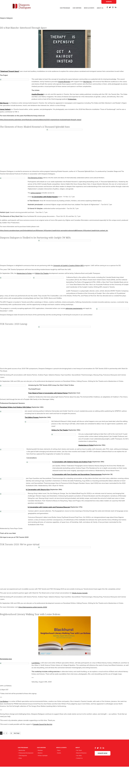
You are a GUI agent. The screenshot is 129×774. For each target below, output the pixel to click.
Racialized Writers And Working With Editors (15, 407)
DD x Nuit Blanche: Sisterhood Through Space (23, 27)
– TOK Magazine (22, 755)
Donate (109, 1)
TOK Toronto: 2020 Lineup (13, 324)
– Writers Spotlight (42, 755)
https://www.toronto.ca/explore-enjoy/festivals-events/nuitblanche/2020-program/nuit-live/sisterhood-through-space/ (40, 119)
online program (36, 193)
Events (59, 753)
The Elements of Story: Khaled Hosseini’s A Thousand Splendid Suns (35, 126)
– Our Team (78, 750)
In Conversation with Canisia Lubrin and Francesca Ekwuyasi (49, 507)
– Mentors (39, 753)
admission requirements (74, 308)
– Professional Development (25, 753)
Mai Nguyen (87, 81)
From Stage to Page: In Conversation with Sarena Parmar (48, 393)
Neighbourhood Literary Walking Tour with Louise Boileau (30, 614)
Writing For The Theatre (59, 430)
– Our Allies (78, 755)
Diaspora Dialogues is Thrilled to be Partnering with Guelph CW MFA (35, 237)
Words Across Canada (79, 593)
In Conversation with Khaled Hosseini (45, 197)
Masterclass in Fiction (85, 445)
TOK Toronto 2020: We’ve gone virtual (19, 544)
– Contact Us (79, 758)
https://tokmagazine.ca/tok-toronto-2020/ (32, 607)
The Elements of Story (35, 178)
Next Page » (17, 733)
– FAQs (20, 758)
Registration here (6, 659)
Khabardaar (72, 99)
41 (12, 733)
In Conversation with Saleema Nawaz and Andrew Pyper (72, 462)
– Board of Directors (81, 753)
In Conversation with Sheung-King (38, 489)
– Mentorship (21, 750)
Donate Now (102, 753)
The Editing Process (32, 417)
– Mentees (40, 750)
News (58, 750)
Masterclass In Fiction (24, 273)
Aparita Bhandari (64, 81)
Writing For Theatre (42, 273)
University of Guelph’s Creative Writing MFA (68, 265)
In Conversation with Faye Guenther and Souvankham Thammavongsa (77, 474)
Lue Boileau (36, 663)
